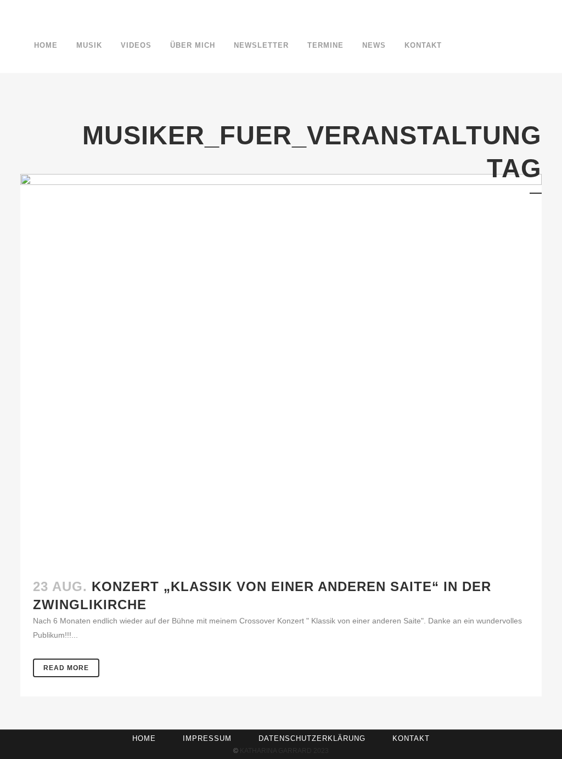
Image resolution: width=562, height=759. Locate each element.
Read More (66, 668)
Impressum (207, 738)
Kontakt (411, 738)
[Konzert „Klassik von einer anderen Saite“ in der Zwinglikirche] (281, 369)
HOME (144, 738)
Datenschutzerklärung (312, 738)
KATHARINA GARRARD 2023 (284, 751)
